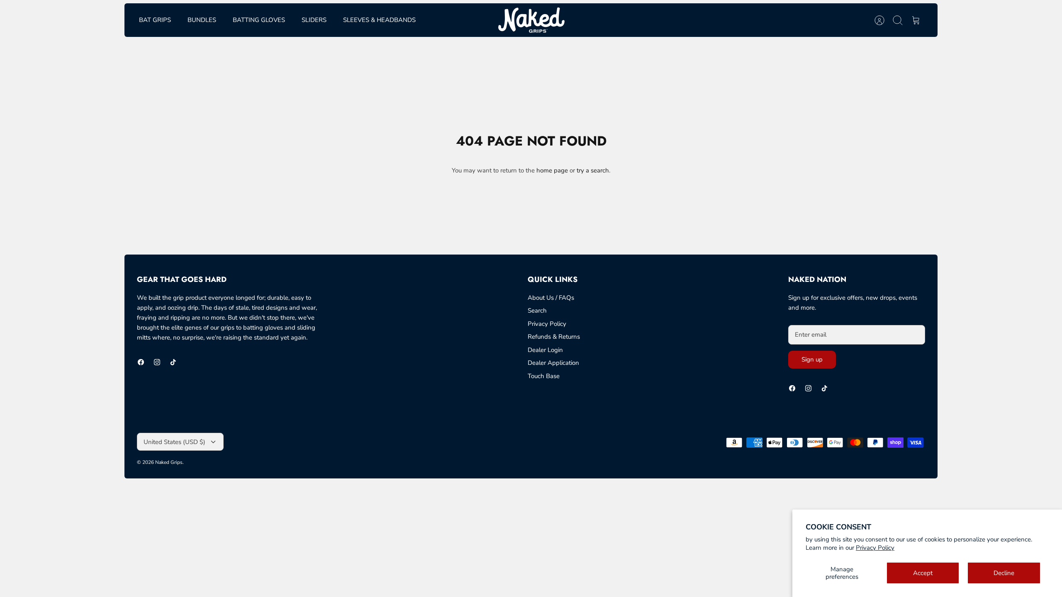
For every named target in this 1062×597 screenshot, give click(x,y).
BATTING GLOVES (259, 20)
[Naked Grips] (531, 20)
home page (552, 170)
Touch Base (544, 376)
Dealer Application (553, 363)
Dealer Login (545, 350)
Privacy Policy (875, 548)
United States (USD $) (174, 442)
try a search (593, 170)
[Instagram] (157, 362)
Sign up (812, 359)
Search (537, 310)
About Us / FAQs (551, 298)
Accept (923, 573)
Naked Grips (169, 462)
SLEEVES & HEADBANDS (379, 20)
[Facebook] (141, 362)
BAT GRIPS (155, 20)
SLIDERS (314, 20)
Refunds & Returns (554, 336)
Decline (1004, 573)
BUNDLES (202, 20)
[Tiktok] (173, 362)
